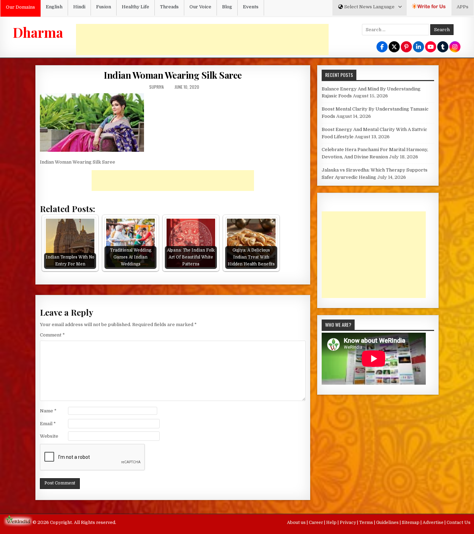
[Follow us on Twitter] (394, 47)
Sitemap (411, 522)
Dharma (38, 32)
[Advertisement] (202, 39)
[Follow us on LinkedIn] (418, 47)
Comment (52, 335)
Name (48, 410)
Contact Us (459, 522)
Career (316, 522)
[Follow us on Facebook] (382, 47)
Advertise (434, 522)
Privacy (348, 522)
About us (297, 522)
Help (332, 522)
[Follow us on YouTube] (430, 47)
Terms (366, 522)
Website (49, 436)
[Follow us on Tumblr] (442, 47)
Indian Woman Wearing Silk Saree (173, 75)
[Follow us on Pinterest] (406, 47)
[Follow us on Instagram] (454, 47)
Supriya (156, 87)
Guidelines (388, 522)
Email (48, 423)
